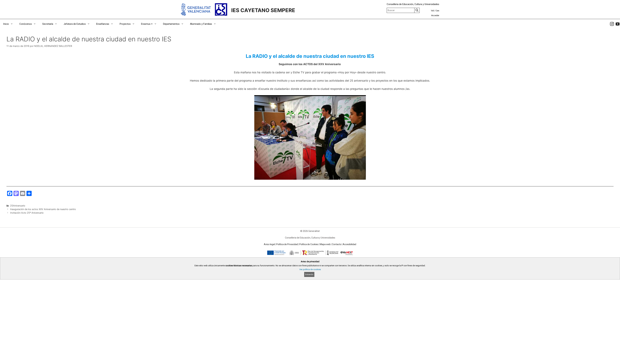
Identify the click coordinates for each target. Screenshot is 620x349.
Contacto (336, 244)
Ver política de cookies (310, 269)
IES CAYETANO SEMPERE (263, 10)
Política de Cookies (308, 244)
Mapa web (325, 244)
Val (432, 10)
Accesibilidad (349, 244)
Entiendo (309, 274)
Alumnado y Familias (201, 23)
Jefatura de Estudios (75, 23)
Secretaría (47, 23)
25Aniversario (17, 205)
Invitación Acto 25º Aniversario (27, 212)
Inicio (6, 23)
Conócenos (25, 23)
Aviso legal (269, 244)
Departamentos (171, 23)
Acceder (435, 15)
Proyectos (125, 23)
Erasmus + (147, 23)
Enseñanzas (102, 23)
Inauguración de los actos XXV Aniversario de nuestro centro (43, 209)
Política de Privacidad (287, 244)
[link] (612, 23)
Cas (437, 10)
